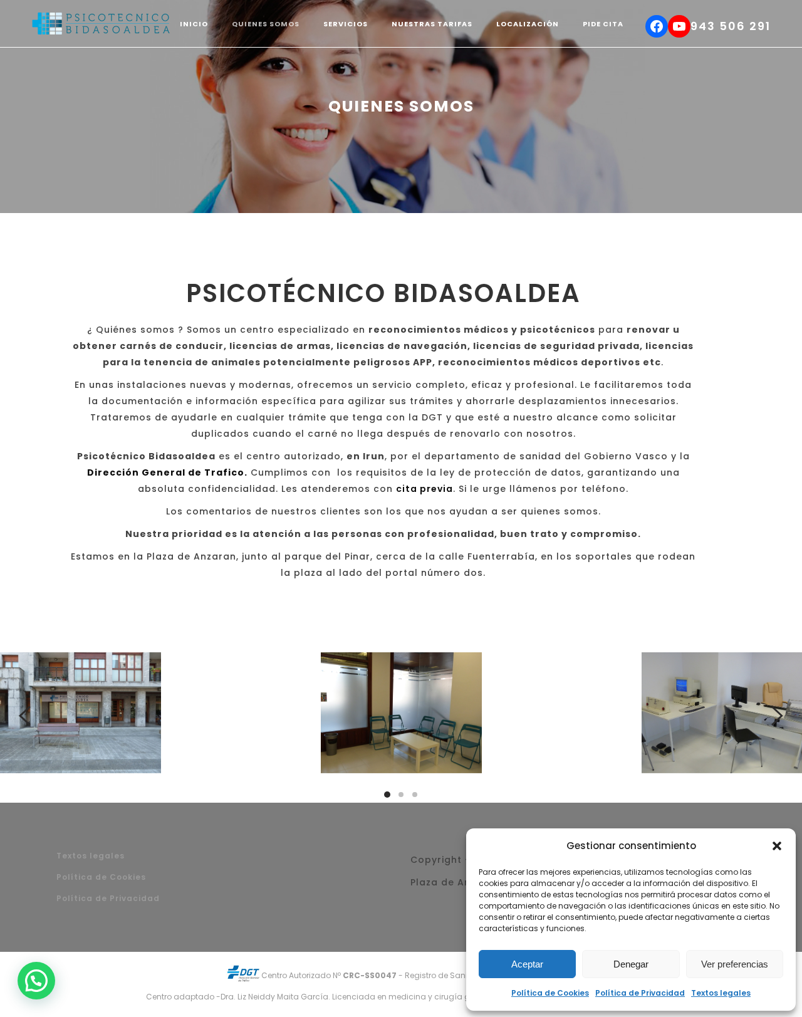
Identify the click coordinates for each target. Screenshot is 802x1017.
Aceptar (527, 964)
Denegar (630, 964)
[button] (777, 846)
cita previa (424, 488)
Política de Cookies (550, 993)
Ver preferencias (734, 964)
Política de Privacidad (640, 993)
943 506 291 (730, 26)
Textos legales (721, 993)
